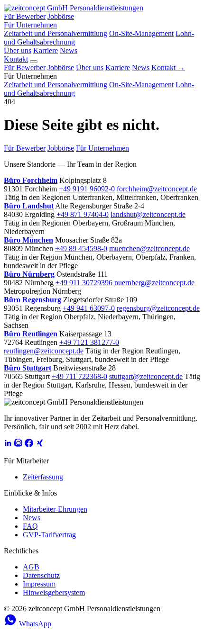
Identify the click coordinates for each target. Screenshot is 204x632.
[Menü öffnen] (33, 61)
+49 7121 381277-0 (89, 342)
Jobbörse (60, 16)
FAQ (30, 526)
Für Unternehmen (30, 25)
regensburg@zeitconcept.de (158, 308)
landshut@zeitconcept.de (148, 214)
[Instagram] (18, 445)
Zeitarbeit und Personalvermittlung (55, 33)
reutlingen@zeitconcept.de (43, 351)
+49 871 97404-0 (82, 214)
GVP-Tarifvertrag (49, 535)
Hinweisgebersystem (54, 592)
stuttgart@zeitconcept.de (146, 376)
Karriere (45, 50)
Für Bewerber (25, 16)
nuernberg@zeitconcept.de (154, 283)
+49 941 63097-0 (89, 308)
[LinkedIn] (8, 445)
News (68, 50)
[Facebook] (29, 445)
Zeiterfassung (43, 477)
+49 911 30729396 (84, 283)
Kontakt (16, 59)
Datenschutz (41, 575)
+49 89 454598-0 (81, 248)
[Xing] (39, 445)
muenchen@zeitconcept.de (149, 248)
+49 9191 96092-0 (87, 189)
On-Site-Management (141, 33)
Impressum (39, 584)
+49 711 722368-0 (79, 376)
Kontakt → (168, 67)
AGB (31, 567)
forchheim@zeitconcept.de (157, 189)
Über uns (17, 50)
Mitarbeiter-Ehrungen (55, 509)
